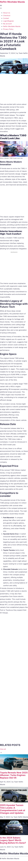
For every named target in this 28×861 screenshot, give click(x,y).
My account (7, 24)
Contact (6, 18)
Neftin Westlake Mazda (11, 26)
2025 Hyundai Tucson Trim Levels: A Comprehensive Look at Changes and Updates (12, 809)
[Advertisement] (14, 89)
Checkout (6, 15)
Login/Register (8, 21)
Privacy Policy (8, 29)
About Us (6, 13)
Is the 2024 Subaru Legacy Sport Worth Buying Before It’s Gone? (13, 840)
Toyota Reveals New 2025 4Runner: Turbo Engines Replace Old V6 (14, 775)
